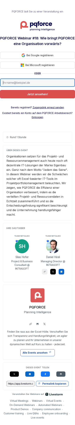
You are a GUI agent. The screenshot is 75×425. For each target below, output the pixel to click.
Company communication (46, 409)
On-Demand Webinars (22, 404)
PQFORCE (37, 307)
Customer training (14, 413)
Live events (37, 417)
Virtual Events (54, 400)
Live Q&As (33, 413)
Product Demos (20, 409)
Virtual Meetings (19, 400)
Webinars (37, 400)
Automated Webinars (50, 404)
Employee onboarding (55, 413)
